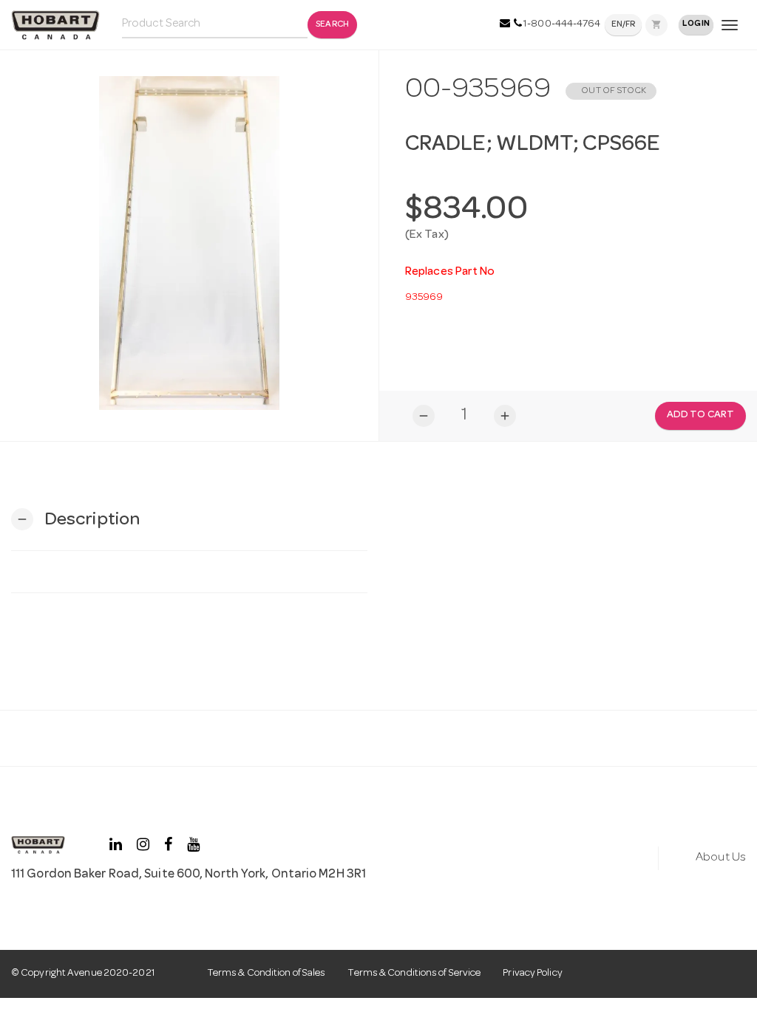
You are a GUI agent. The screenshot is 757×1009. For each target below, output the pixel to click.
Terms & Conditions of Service (414, 973)
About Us (721, 858)
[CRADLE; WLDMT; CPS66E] (189, 243)
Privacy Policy (532, 973)
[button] (75, 519)
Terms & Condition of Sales (266, 973)
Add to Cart (700, 415)
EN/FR (623, 25)
